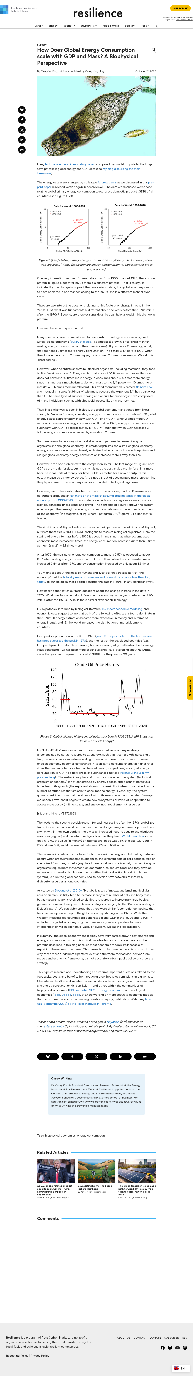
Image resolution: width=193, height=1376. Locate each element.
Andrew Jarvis (107, 182)
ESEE (76, 994)
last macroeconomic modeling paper (69, 164)
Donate (155, 1337)
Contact (140, 1337)
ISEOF (92, 990)
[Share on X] (96, 1056)
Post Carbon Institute (184, 20)
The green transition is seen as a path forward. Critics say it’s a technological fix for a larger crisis (137, 1190)
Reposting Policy (17, 1355)
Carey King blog (94, 71)
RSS (184, 1337)
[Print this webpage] (145, 1056)
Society (129, 26)
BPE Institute (78, 990)
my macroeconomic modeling (122, 609)
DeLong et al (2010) (68, 890)
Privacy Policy (40, 1355)
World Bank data (133, 836)
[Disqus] (96, 1263)
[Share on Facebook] (72, 1056)
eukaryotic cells (81, 341)
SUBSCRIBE (180, 8)
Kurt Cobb (45, 1197)
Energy (53, 26)
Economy (69, 26)
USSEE (66, 994)
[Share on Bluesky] (48, 1056)
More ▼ (145, 26)
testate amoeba (53, 1026)
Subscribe (171, 1337)
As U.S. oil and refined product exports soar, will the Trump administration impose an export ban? (54, 1190)
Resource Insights (60, 1197)
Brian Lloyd (126, 1197)
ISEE (57, 994)
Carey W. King (49, 71)
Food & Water (111, 26)
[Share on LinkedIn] (121, 1056)
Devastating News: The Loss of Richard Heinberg (96, 1187)
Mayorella (112, 1022)
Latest (39, 26)
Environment (89, 26)
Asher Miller (86, 1192)
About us (123, 1337)
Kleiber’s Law (143, 387)
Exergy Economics (110, 990)
